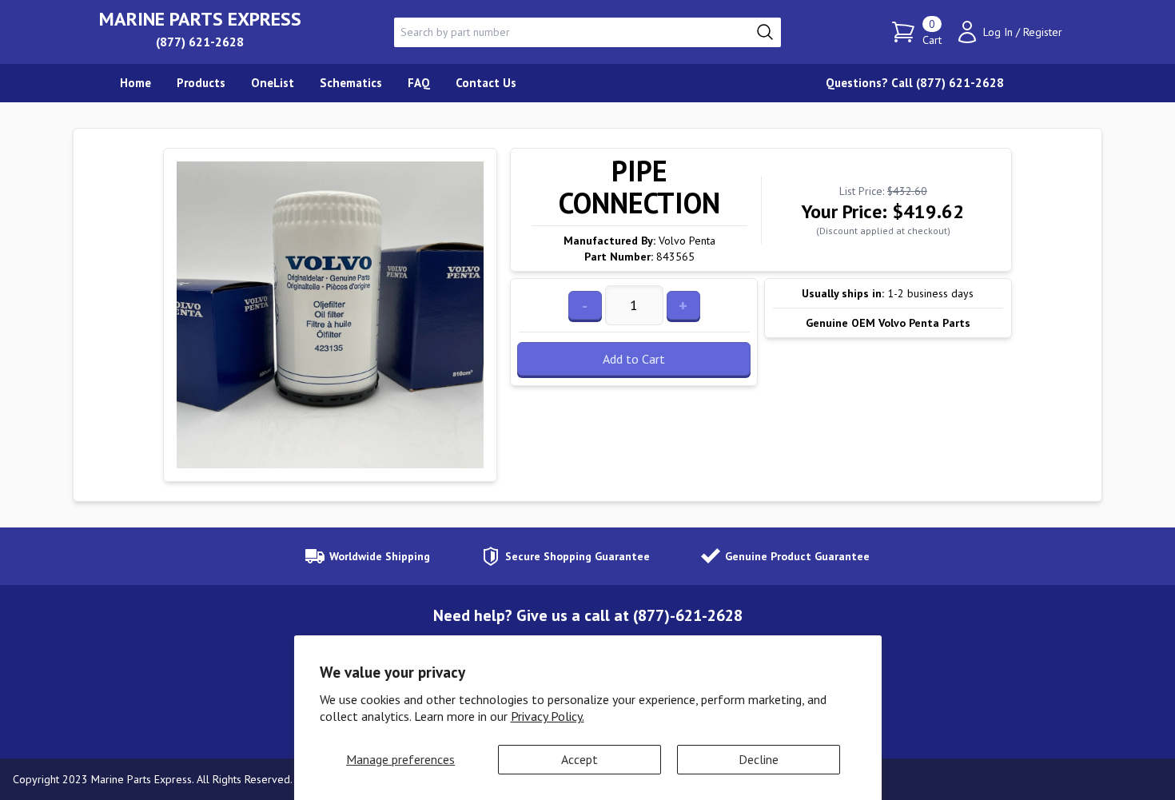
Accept (579, 759)
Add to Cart (634, 359)
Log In (998, 32)
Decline (759, 759)
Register (1042, 32)
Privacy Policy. (547, 716)
